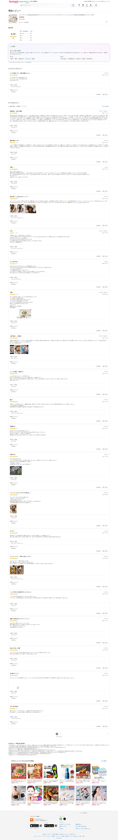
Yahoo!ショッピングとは (65, 824)
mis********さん (105, 401)
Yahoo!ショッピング (46, 834)
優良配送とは (78, 824)
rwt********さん (105, 373)
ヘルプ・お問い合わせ (74, 836)
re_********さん (105, 558)
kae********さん (105, 620)
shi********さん (105, 494)
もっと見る (103, 760)
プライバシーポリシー (38, 836)
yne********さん (105, 675)
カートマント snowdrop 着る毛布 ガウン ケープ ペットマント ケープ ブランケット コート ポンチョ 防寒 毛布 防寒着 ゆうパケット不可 (56, 15)
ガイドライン (58, 836)
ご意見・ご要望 (81, 836)
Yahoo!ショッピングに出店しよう (99, 1)
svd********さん (105, 169)
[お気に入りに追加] (106, 21)
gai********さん (105, 142)
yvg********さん (105, 198)
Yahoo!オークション (64, 834)
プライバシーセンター (47, 836)
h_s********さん (105, 650)
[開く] (13, 208)
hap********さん (105, 428)
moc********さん (105, 232)
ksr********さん (105, 294)
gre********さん (105, 708)
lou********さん (105, 456)
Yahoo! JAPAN (87, 1)
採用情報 (67, 836)
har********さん (105, 75)
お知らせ (61, 828)
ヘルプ (108, 1)
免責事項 (63, 836)
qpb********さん (105, 263)
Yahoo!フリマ (73, 834)
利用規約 (53, 836)
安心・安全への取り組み (81, 826)
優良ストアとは (63, 826)
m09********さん (105, 113)
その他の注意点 (28, 62)
